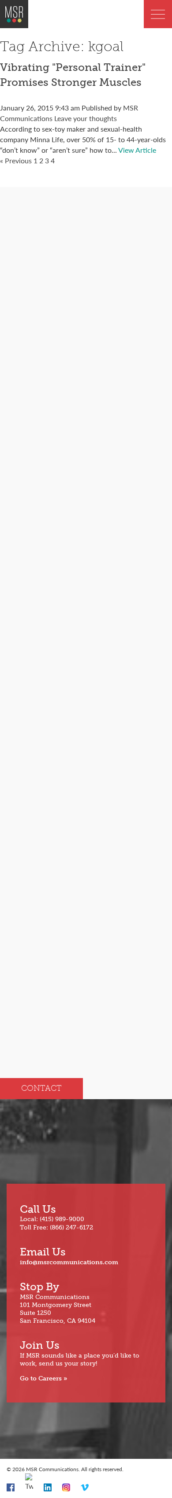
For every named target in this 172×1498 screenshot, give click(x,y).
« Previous (16, 160)
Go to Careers (41, 1378)
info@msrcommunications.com (69, 1262)
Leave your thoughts (85, 118)
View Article (137, 150)
